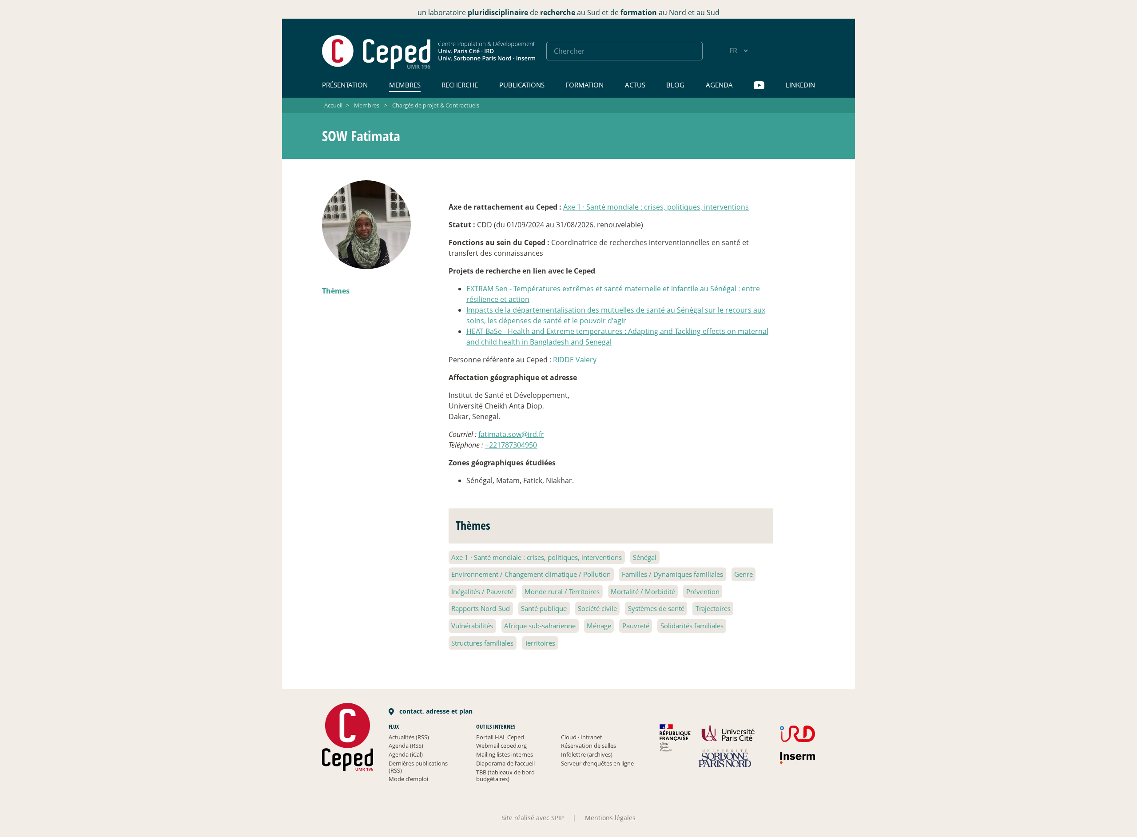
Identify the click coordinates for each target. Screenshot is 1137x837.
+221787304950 (511, 445)
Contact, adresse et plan (435, 711)
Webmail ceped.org (501, 746)
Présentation (345, 84)
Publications (522, 84)
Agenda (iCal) (406, 754)
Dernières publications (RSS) (418, 766)
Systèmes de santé (656, 608)
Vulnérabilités (472, 625)
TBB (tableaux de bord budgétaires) (505, 775)
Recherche (459, 84)
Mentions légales (610, 817)
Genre (743, 574)
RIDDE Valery (574, 360)
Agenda (719, 84)
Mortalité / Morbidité (643, 591)
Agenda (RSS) (406, 746)
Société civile (597, 608)
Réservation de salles (588, 746)
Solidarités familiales (692, 625)
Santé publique (544, 608)
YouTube (759, 85)
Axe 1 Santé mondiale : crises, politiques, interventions (656, 207)
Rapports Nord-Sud (480, 608)
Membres (405, 84)
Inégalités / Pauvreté (482, 591)
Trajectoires (713, 608)
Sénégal (644, 557)
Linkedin (800, 84)
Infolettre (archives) (586, 754)
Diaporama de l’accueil (505, 763)
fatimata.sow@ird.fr (511, 434)
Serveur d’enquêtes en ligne (597, 763)
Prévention (703, 591)
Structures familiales (482, 643)
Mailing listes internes (504, 754)
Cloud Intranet (581, 737)
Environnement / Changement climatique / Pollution (531, 574)
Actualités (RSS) (409, 737)
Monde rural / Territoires (562, 591)
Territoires (540, 643)
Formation (584, 84)
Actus (635, 84)
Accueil (333, 105)
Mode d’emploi (408, 779)
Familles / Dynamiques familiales (672, 574)
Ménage (599, 625)
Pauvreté (635, 625)
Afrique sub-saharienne (540, 625)
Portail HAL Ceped (500, 737)
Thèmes (336, 291)
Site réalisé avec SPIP (532, 817)
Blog (675, 84)
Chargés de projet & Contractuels (435, 105)
